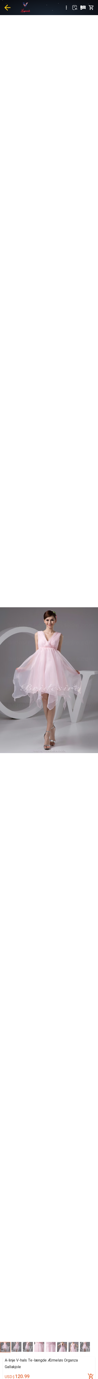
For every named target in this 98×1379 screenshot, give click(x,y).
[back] (7, 7)
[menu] (66, 7)
